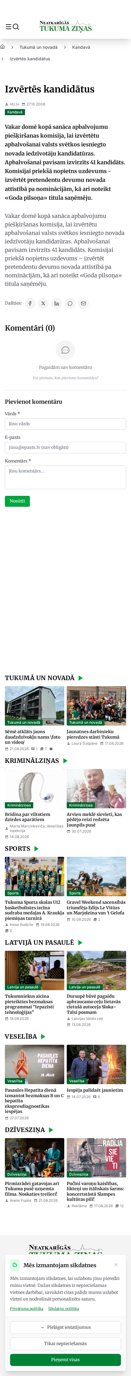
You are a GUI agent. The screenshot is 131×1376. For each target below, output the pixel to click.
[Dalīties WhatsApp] (70, 303)
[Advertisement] (65, 591)
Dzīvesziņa (17, 1174)
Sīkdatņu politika (63, 1308)
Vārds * (12, 413)
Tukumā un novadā (38, 47)
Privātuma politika (26, 1308)
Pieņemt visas (65, 1359)
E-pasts (12, 437)
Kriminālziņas (19, 805)
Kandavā (81, 47)
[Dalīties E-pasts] (83, 303)
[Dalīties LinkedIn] (56, 303)
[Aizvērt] (116, 1265)
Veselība (15, 1081)
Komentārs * (18, 461)
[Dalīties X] (43, 303)
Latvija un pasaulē (22, 987)
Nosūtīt (17, 501)
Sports (13, 893)
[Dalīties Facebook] (29, 303)
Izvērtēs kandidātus (30, 58)
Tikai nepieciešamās (65, 1343)
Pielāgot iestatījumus (69, 1327)
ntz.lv (14, 104)
